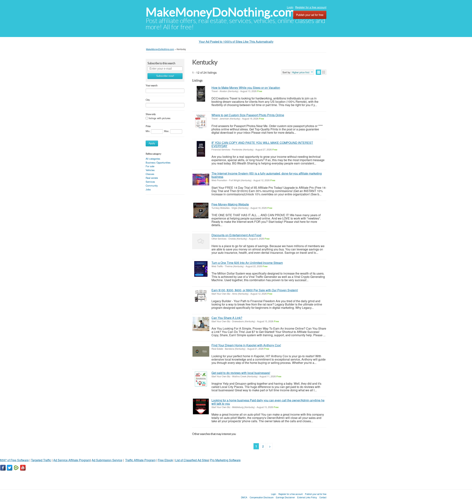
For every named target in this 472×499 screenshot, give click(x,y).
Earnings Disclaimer (285, 497)
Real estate (152, 178)
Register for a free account (310, 7)
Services (150, 181)
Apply (152, 143)
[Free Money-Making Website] (201, 210)
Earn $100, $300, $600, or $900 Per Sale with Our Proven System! (254, 290)
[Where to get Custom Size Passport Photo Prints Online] (201, 121)
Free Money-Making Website (230, 204)
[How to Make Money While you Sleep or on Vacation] (201, 94)
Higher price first (300, 72)
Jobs (148, 189)
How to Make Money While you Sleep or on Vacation (245, 87)
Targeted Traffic (41, 460)
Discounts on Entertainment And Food (236, 235)
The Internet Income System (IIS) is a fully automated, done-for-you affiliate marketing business (266, 175)
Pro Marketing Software (225, 460)
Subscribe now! (165, 76)
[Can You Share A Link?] (201, 324)
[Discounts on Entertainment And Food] (201, 241)
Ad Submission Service (107, 460)
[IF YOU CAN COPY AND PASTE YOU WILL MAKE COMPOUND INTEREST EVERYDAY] (201, 149)
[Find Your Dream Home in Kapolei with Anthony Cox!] (201, 351)
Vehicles (150, 170)
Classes (150, 174)
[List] (318, 72)
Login (290, 7)
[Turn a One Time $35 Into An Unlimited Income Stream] (201, 269)
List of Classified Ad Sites (192, 460)
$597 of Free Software (14, 460)
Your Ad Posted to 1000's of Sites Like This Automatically (236, 41)
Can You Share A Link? (226, 318)
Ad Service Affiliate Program (71, 460)
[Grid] (323, 72)
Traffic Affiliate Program (140, 460)
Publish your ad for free (309, 15)
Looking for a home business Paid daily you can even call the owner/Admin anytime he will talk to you (267, 402)
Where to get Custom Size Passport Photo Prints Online (247, 115)
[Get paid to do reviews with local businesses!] (201, 379)
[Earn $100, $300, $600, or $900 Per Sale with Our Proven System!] (201, 296)
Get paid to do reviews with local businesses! (240, 373)
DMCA (244, 497)
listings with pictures (160, 118)
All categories (153, 158)
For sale (150, 166)
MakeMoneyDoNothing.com (220, 12)
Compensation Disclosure (261, 497)
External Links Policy (307, 497)
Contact (322, 497)
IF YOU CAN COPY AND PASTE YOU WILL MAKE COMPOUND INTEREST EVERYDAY (262, 144)
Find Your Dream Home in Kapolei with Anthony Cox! (246, 345)
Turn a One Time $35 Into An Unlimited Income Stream (247, 263)
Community (152, 185)
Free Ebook (165, 460)
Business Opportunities (158, 162)
